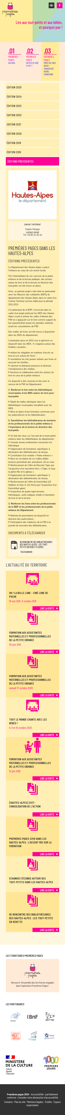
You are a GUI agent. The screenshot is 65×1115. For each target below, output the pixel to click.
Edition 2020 (14, 133)
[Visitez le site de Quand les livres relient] (15, 1036)
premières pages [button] (50, 61)
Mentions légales (35, 1101)
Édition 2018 (14, 152)
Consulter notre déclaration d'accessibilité (38, 1097)
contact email (32, 232)
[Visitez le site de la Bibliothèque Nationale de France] (32, 1016)
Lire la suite (47, 608)
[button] (51, 5)
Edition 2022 (14, 115)
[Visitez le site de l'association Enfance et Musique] (49, 1016)
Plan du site (20, 1101)
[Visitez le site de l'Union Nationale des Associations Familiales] (49, 1036)
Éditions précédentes (21, 161)
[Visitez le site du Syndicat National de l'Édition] (32, 1036)
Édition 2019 (14, 143)
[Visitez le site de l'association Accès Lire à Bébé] (15, 1016)
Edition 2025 (14, 87)
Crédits (48, 1101)
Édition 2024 (14, 96)
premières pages (13, 55)
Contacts (8, 1101)
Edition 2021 (14, 124)
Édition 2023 (14, 106)
